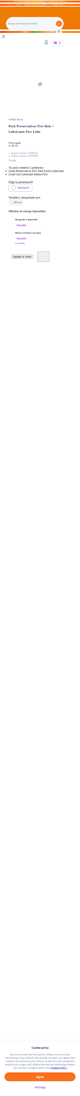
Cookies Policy (59, 1067)
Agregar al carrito (22, 256)
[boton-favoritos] (43, 256)
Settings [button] (40, 1087)
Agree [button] (40, 1077)
